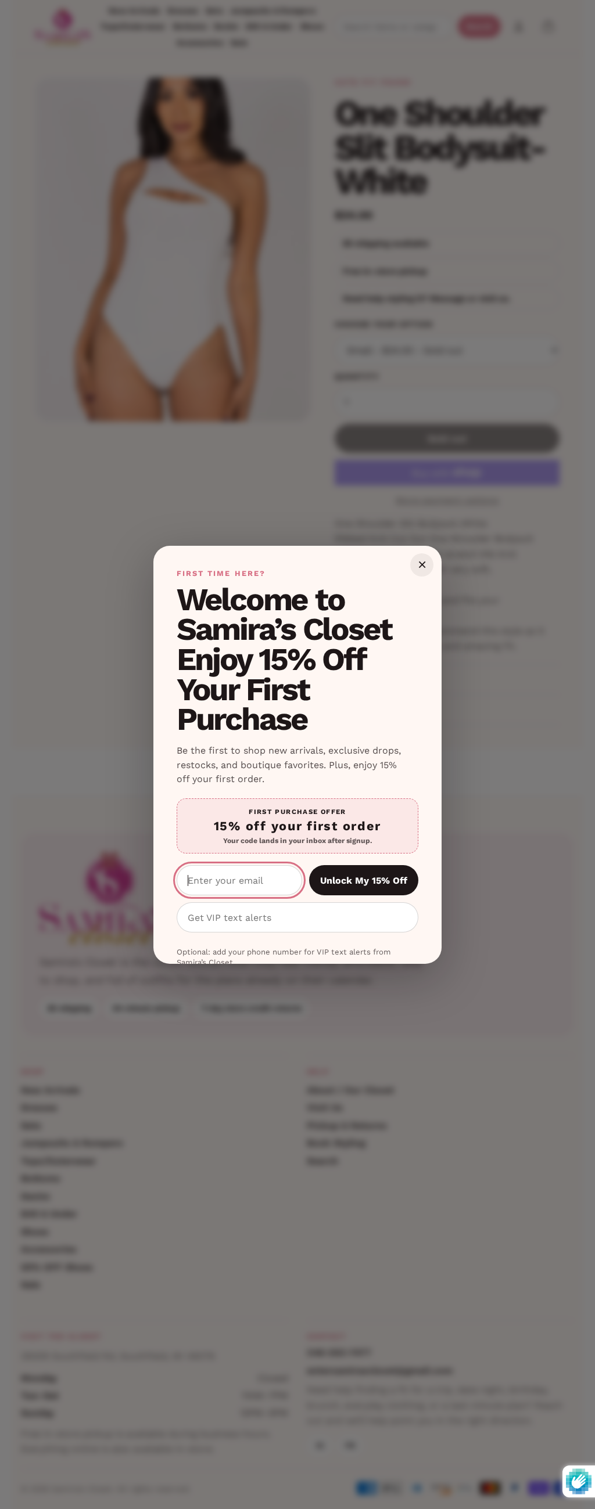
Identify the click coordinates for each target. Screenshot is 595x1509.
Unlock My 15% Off (363, 880)
